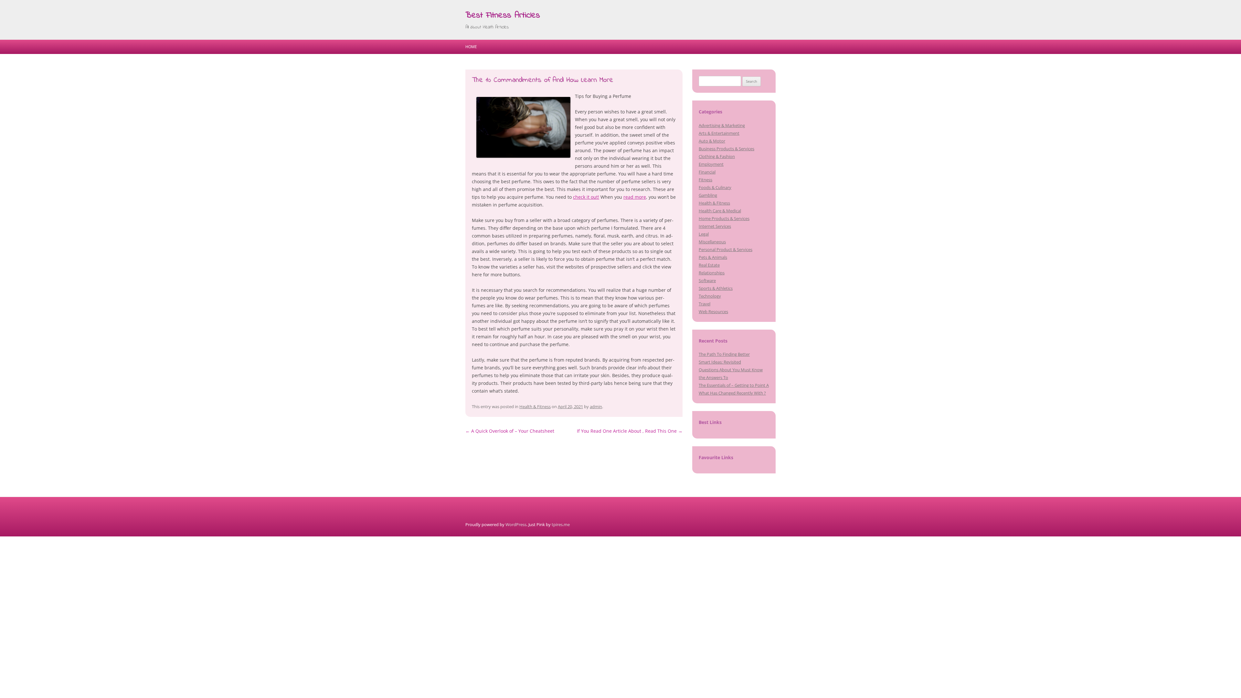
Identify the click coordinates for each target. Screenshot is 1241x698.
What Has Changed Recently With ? (732, 393)
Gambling (708, 195)
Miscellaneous (712, 242)
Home (471, 46)
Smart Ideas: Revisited (720, 362)
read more (634, 197)
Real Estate (709, 265)
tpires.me (561, 524)
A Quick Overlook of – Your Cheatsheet (509, 431)
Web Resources (713, 311)
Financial (707, 172)
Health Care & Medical (720, 211)
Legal (704, 234)
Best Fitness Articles (502, 15)
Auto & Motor (712, 141)
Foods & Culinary (715, 187)
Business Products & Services (726, 149)
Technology (710, 296)
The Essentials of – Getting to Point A (734, 385)
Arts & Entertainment (719, 133)
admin (596, 406)
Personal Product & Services (725, 249)
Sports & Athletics (716, 288)
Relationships (712, 273)
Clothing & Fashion (717, 156)
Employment (711, 164)
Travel (704, 304)
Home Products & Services (724, 218)
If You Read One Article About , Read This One (630, 431)
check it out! (586, 197)
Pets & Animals (713, 257)
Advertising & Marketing (722, 125)
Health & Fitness (535, 406)
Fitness (705, 180)
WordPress (515, 524)
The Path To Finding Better (724, 354)
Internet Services (715, 226)
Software (707, 280)
